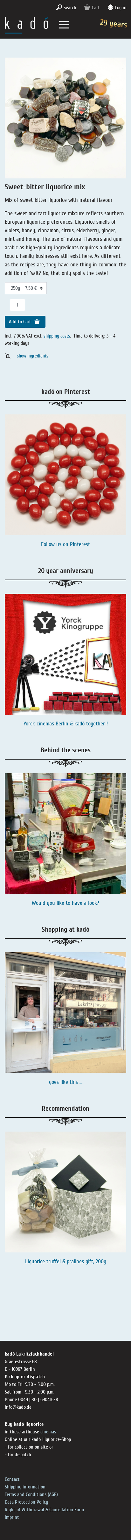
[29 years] (26, 24)
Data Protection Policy (26, 1502)
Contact (12, 1479)
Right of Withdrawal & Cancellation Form (44, 1509)
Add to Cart (20, 322)
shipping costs (57, 336)
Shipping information (25, 1487)
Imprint (12, 1517)
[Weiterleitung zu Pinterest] (65, 474)
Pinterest (80, 544)
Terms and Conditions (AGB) (31, 1494)
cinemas (48, 1432)
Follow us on (55, 544)
